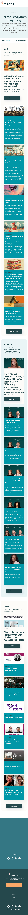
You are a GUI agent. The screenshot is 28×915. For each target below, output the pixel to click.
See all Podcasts (14, 591)
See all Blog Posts (14, 331)
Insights (14, 894)
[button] (25, 3)
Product (14, 891)
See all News (14, 806)
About (14, 897)
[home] (7, 3)
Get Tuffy (14, 885)
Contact (14, 901)
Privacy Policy (18, 909)
